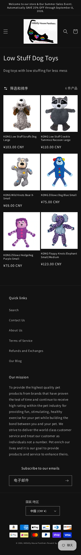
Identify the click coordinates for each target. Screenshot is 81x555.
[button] (6, 31)
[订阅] (67, 480)
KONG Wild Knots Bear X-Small (18, 196)
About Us (15, 330)
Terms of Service (21, 341)
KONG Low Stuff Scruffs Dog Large (20, 138)
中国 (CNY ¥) (38, 511)
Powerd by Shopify (56, 543)
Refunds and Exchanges (26, 351)
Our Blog (15, 361)
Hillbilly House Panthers (35, 543)
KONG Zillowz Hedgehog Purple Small (18, 256)
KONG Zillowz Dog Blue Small (58, 195)
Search (14, 310)
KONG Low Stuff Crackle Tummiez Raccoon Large (56, 138)
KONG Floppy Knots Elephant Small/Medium (59, 255)
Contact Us (17, 320)
